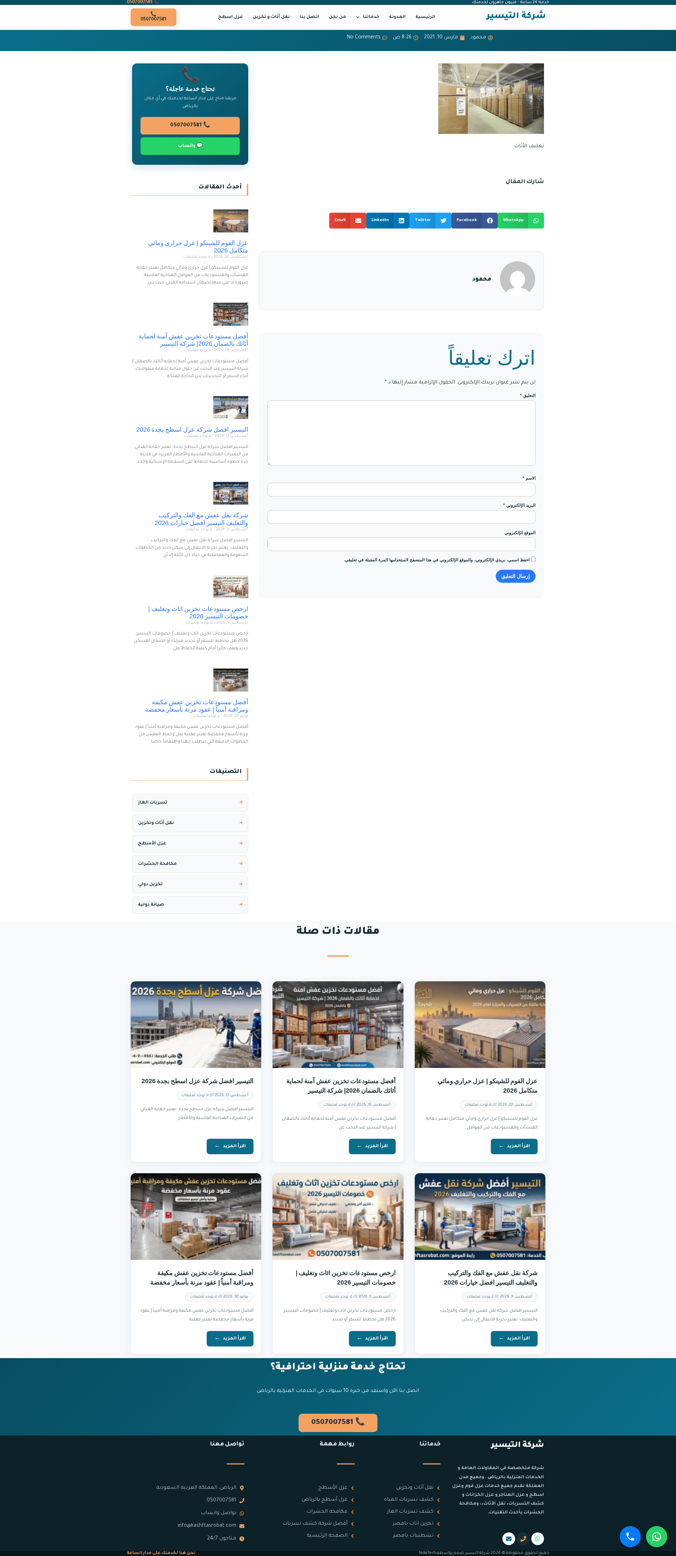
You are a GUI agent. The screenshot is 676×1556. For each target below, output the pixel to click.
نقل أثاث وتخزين (156, 823)
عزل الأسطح (152, 843)
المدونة (397, 17)
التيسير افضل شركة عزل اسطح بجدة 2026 (192, 429)
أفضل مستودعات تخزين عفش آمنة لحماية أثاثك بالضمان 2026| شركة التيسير (193, 340)
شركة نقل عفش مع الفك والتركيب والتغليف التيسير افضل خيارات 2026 (201, 519)
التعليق (528, 395)
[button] (521, 221)
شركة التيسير (516, 16)
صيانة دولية (151, 904)
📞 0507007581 (143, 2)
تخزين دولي (150, 884)
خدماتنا (371, 17)
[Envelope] (508, 1538)
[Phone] (523, 1538)
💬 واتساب (190, 146)
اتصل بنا (309, 17)
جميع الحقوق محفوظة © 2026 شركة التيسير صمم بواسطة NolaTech (484, 1553)
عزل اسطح (230, 17)
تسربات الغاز (152, 802)
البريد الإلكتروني (519, 505)
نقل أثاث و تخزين (271, 17)
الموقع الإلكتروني (520, 533)
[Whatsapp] (537, 1538)
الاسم (529, 478)
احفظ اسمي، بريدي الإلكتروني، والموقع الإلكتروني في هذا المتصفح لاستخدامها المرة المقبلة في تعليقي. (437, 560)
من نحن (337, 17)
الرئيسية (425, 17)
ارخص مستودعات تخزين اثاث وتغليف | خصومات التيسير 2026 (198, 612)
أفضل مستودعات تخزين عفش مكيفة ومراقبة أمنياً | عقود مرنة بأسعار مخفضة (196, 706)
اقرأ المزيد (518, 1146)
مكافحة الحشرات (157, 864)
